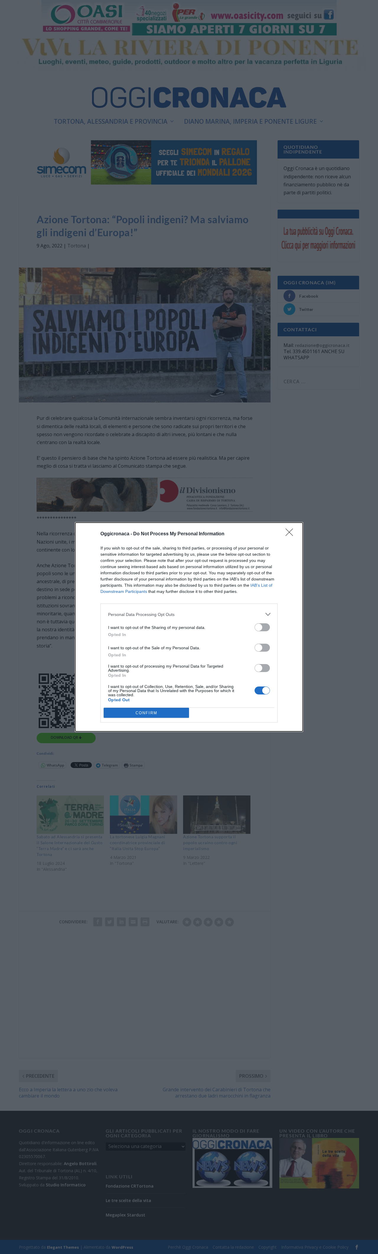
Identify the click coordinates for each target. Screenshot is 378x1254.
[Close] (291, 534)
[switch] (262, 627)
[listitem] (189, 614)
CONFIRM (146, 713)
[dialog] (189, 627)
